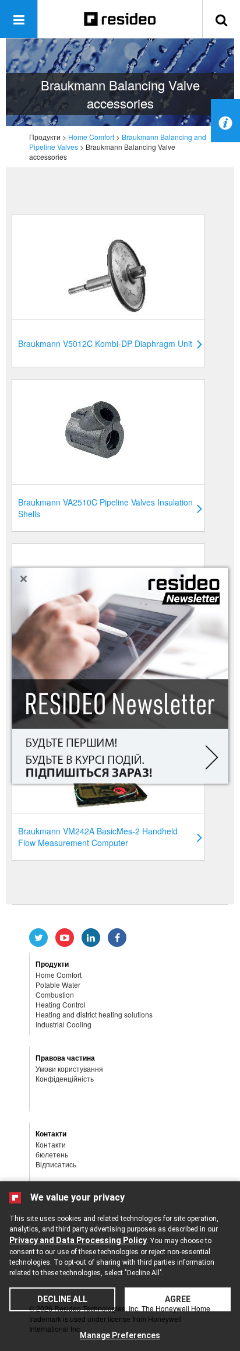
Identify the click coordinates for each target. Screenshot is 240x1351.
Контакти (51, 1144)
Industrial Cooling (63, 1024)
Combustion (55, 994)
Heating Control (61, 1004)
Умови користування (69, 1068)
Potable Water (58, 984)
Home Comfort (91, 137)
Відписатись (56, 1164)
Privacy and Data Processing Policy (78, 1240)
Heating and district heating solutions (94, 1014)
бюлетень (52, 1154)
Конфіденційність (65, 1078)
